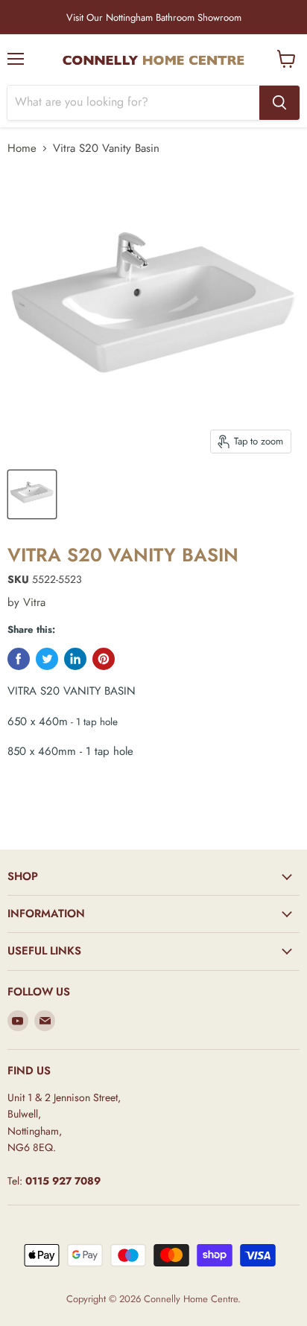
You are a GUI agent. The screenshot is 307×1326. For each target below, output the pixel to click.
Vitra (34, 602)
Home (22, 148)
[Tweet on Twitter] (47, 659)
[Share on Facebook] (18, 659)
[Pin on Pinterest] (103, 659)
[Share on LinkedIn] (75, 659)
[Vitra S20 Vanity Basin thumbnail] (32, 494)
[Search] (279, 103)
